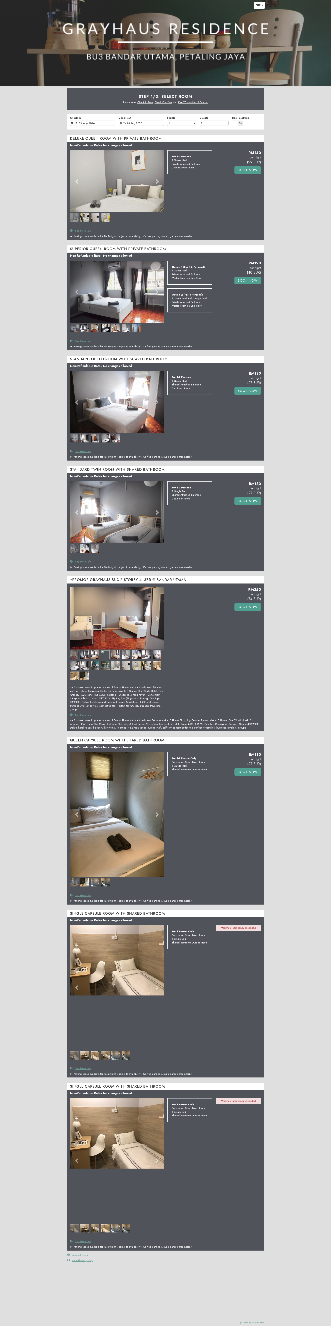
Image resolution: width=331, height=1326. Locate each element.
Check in (75, 118)
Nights (171, 118)
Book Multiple (240, 118)
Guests (204, 118)
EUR (258, 5)
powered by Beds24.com (252, 1322)
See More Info (83, 231)
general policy (80, 1255)
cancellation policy (82, 1260)
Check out (125, 118)
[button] (77, 181)
